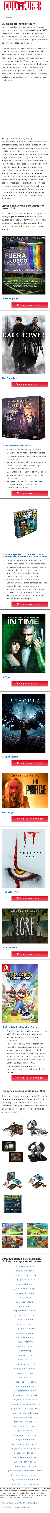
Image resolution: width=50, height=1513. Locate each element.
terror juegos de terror (33, 40)
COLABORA (20, 1503)
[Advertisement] (25, 109)
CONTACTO (6, 1507)
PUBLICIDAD (7, 1503)
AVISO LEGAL (33, 1503)
